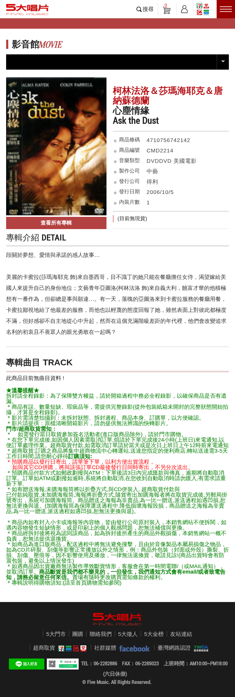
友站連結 (181, 634)
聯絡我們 (101, 634)
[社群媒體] (133, 648)
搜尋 (148, 9)
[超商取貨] (70, 648)
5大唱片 (27, 9)
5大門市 (56, 634)
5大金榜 (154, 634)
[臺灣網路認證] (199, 648)
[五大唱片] (117, 619)
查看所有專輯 (56, 223)
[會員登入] (184, 8)
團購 (77, 634)
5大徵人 (128, 634)
